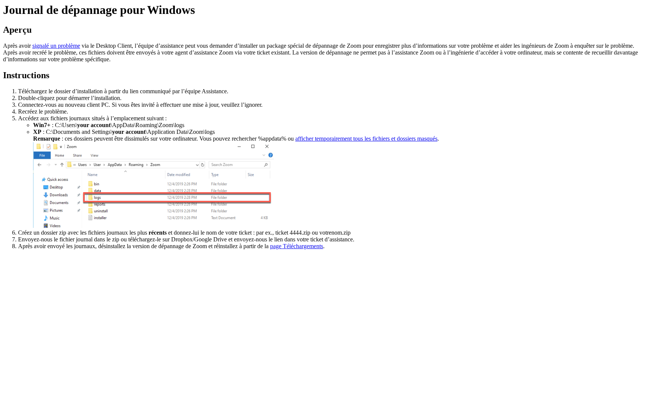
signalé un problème (56, 45)
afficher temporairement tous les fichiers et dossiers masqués (366, 138)
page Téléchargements (296, 246)
